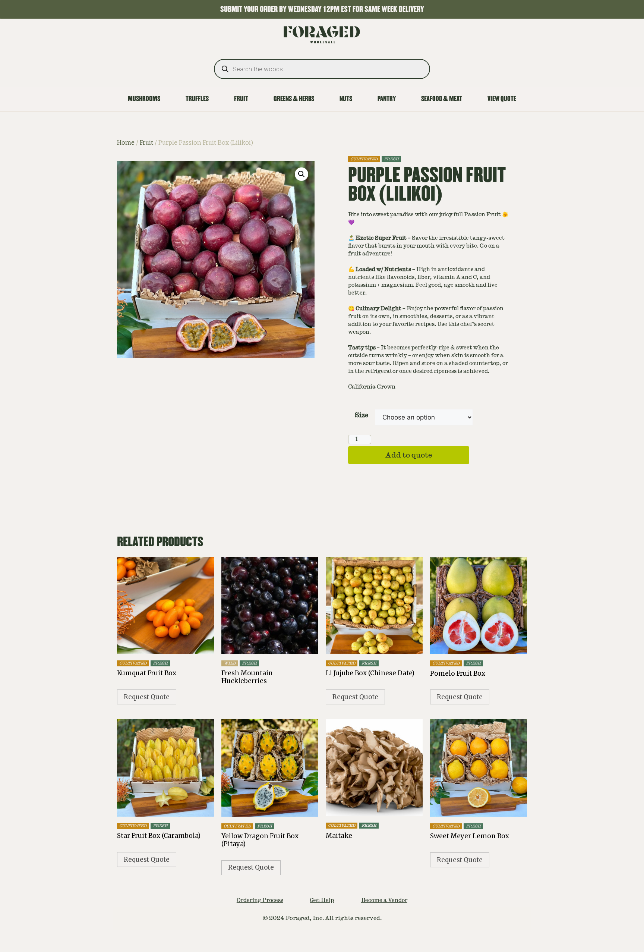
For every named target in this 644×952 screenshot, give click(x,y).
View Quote (501, 99)
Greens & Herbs (294, 99)
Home (126, 142)
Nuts (346, 99)
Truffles (197, 99)
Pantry (387, 99)
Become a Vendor (384, 900)
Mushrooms (144, 99)
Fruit (241, 99)
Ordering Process (260, 900)
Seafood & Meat (441, 99)
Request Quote (147, 697)
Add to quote (408, 455)
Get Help (322, 900)
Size (361, 415)
